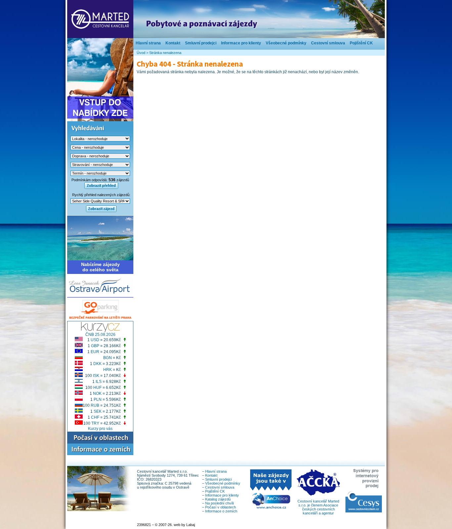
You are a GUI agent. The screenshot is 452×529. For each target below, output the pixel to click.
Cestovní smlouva (328, 43)
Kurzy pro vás (100, 428)
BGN (107, 357)
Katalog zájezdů (218, 499)
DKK (97, 363)
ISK (96, 375)
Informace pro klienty (241, 43)
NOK (97, 393)
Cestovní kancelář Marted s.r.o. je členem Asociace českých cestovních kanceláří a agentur (318, 507)
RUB (95, 405)
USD (95, 340)
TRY (95, 423)
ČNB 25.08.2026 (100, 334)
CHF (95, 417)
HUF (97, 387)
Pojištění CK (361, 43)
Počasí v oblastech (220, 507)
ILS (99, 381)
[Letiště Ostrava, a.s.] (100, 293)
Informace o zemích (221, 511)
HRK (107, 369)
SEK (98, 411)
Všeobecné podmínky (286, 43)
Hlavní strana (148, 43)
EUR (95, 351)
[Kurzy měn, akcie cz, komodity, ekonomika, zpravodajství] (100, 331)
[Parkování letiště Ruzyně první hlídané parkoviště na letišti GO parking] (100, 319)
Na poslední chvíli (219, 503)
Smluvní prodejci (200, 43)
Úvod (141, 53)
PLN (98, 399)
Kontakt (172, 43)
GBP (95, 346)
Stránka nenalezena (165, 53)
